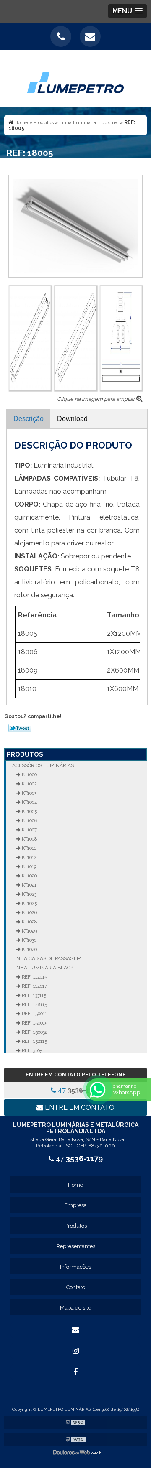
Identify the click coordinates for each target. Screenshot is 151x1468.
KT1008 (29, 839)
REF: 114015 (34, 977)
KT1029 (29, 931)
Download (72, 418)
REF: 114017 (34, 986)
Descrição (28, 418)
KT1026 (29, 912)
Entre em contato (79, 1107)
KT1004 (29, 802)
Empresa (75, 1205)
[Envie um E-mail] (90, 36)
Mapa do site (75, 1308)
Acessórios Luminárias (43, 765)
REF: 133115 (33, 995)
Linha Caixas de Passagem (46, 958)
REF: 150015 (34, 1023)
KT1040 (29, 949)
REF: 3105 (31, 1050)
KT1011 (28, 848)
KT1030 (28, 940)
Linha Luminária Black (43, 968)
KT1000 (29, 774)
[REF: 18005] (75, 225)
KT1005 (29, 811)
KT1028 (29, 922)
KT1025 (29, 903)
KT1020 (29, 876)
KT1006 (29, 820)
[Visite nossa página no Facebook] (75, 1372)
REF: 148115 (34, 1004)
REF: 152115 (34, 1041)
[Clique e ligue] (60, 36)
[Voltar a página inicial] (75, 78)
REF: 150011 (34, 1014)
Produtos (25, 754)
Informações (75, 1267)
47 (78, 1090)
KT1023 (28, 894)
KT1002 (29, 784)
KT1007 (29, 830)
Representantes (75, 1246)
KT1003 (28, 793)
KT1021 (28, 885)
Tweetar (19, 728)
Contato (75, 1287)
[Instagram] (75, 1351)
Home (75, 1185)
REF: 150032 (34, 1032)
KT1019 (28, 866)
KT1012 (28, 857)
